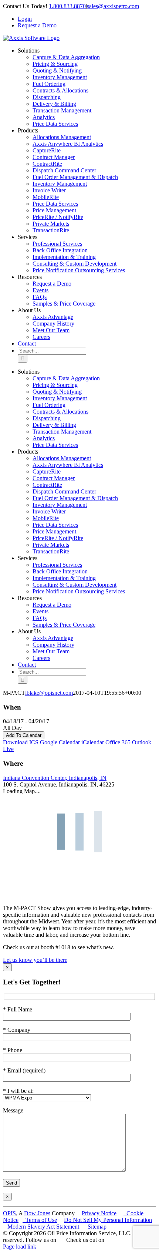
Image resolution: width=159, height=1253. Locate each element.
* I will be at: (18, 1091)
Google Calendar (60, 742)
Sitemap (96, 1226)
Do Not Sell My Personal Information (108, 1220)
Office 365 (118, 742)
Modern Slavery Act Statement (43, 1226)
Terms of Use (40, 1220)
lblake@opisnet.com (49, 693)
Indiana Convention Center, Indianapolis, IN (54, 778)
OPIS (9, 1213)
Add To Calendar (23, 735)
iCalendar (92, 742)
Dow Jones (37, 1213)
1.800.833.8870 (67, 6)
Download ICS (20, 742)
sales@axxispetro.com (113, 6)
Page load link (19, 1246)
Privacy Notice (99, 1213)
